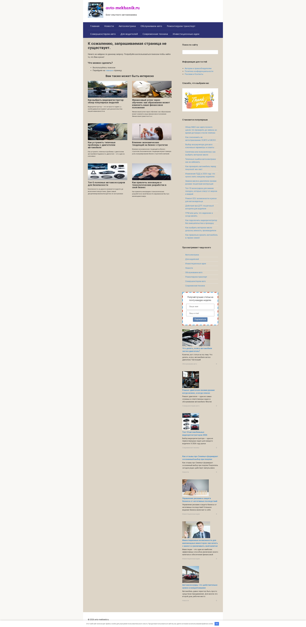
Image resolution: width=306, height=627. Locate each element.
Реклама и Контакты (194, 74)
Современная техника (155, 33)
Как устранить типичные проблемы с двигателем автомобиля (101, 145)
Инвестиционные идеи (186, 33)
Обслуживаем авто (151, 26)
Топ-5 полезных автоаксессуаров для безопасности (106, 183)
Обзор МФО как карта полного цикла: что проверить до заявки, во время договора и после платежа (201, 130)
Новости (109, 26)
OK (217, 624)
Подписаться (200, 319)
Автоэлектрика (127, 26)
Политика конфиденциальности (199, 71)
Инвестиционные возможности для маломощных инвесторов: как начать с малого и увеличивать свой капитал (200, 543)
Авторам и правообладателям (198, 68)
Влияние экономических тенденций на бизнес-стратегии (150, 143)
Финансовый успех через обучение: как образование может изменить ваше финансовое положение (151, 104)
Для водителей (129, 33)
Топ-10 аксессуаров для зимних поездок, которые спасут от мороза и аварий (201, 191)
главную (109, 70)
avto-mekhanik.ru (123, 8)
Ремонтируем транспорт (181, 26)
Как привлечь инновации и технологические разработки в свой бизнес (149, 185)
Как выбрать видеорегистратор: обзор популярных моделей (106, 101)
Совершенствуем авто (103, 33)
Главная (94, 26)
